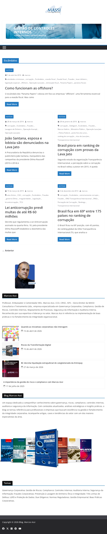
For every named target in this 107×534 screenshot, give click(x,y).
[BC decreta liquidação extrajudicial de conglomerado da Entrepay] (10, 368)
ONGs (95, 198)
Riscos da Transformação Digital (36, 345)
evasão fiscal (50, 79)
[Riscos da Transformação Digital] (10, 350)
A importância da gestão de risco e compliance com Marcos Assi (33, 382)
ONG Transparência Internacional (78, 198)
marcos (27, 75)
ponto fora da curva (79, 133)
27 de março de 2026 (33, 367)
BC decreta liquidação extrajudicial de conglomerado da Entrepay (51, 363)
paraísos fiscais (80, 83)
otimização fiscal (52, 83)
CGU (19, 195)
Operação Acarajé (30, 129)
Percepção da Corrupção (67, 202)
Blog (21, 522)
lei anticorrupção (11, 202)
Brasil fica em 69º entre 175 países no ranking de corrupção (79, 215)
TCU (21, 202)
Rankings (81, 202)
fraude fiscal (62, 79)
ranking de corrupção (66, 136)
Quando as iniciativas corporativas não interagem (44, 327)
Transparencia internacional (69, 140)
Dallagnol (73, 126)
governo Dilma (11, 198)
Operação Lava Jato (36, 83)
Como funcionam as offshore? (29, 88)
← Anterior (8, 250)
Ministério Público (78, 129)
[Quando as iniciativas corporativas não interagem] (10, 332)
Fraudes (71, 79)
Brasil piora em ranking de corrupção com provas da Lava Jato (78, 149)
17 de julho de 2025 (15, 386)
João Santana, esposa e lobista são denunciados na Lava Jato (27, 142)
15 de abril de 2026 (33, 331)
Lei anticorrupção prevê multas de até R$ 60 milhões (24, 211)
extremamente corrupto (89, 195)
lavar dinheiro (81, 79)
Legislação (36, 198)
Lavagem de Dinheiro (13, 129)
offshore (24, 83)
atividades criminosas (15, 79)
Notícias (9, 70)
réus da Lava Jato (82, 136)
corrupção (30, 79)
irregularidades (25, 198)
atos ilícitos (11, 195)
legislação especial (12, 83)
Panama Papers (66, 83)
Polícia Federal (64, 133)
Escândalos (39, 79)
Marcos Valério (63, 129)
